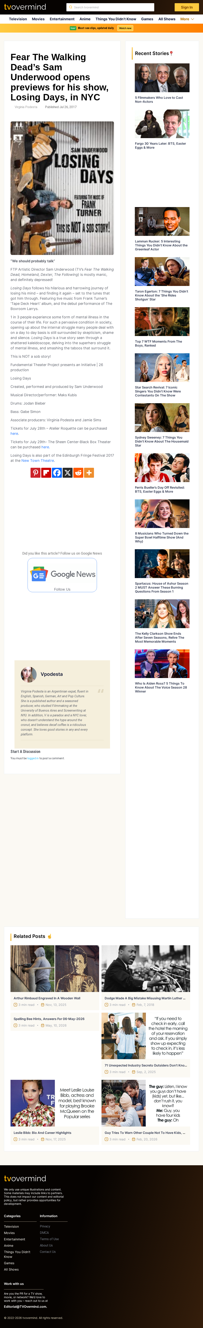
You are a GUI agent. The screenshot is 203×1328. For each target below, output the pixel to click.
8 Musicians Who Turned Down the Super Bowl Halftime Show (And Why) (162, 537)
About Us (46, 1245)
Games (147, 19)
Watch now (125, 28)
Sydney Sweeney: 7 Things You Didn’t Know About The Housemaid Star (162, 441)
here (14, 433)
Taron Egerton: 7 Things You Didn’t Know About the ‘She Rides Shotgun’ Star (161, 295)
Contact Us (48, 1252)
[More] (89, 473)
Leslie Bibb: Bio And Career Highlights (42, 1133)
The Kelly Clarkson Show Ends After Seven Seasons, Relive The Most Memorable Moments (159, 637)
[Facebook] (57, 473)
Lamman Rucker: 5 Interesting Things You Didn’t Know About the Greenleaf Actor (161, 245)
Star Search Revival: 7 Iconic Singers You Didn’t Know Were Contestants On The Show (158, 391)
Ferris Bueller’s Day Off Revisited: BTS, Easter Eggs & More (160, 489)
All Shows (166, 19)
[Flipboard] (46, 473)
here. (46, 447)
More (184, 19)
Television (18, 19)
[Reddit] (78, 473)
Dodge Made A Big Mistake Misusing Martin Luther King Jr (149, 998)
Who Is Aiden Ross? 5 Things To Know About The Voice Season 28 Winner (161, 687)
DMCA (44, 1233)
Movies (38, 19)
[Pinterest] (35, 473)
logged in (33, 758)
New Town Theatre (37, 460)
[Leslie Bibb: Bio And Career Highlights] (55, 1103)
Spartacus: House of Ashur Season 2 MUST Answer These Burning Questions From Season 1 (161, 587)
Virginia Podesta (26, 107)
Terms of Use (49, 1239)
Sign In (187, 7)
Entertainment (62, 19)
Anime (85, 19)
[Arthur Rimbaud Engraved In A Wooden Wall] (55, 968)
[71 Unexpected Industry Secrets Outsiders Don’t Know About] (146, 1036)
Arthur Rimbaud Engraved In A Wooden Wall (47, 998)
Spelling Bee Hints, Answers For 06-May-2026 (49, 1019)
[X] (68, 473)
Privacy (45, 1226)
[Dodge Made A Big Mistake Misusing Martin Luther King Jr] (146, 968)
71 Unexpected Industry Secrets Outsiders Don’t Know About (151, 1065)
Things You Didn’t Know (116, 19)
